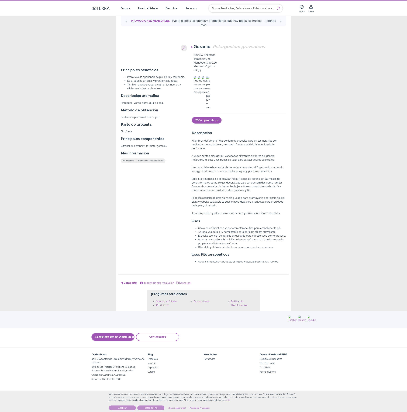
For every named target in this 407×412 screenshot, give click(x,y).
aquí (227, 400)
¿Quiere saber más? (177, 408)
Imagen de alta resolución (158, 282)
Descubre (171, 8)
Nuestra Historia (148, 8)
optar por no (151, 408)
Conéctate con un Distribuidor (114, 336)
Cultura (151, 371)
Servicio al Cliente (166, 301)
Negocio (152, 363)
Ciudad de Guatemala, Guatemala (108, 374)
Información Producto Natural (151, 161)
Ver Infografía (128, 161)
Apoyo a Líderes (268, 371)
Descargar (185, 282)
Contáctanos (157, 336)
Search (279, 8)
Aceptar (122, 408)
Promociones (201, 301)
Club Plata (265, 367)
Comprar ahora (208, 120)
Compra (125, 8)
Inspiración (153, 367)
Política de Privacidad (200, 408)
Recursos (191, 8)
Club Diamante (267, 363)
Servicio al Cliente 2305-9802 (106, 379)
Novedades (209, 359)
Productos (162, 305)
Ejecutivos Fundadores (271, 359)
